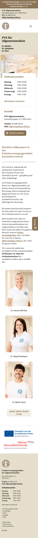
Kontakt (5, 515)
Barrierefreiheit (8, 526)
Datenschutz (7, 524)
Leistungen (7, 511)
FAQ (4, 517)
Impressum (7, 522)
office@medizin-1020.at (19, 126)
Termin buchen (16, 133)
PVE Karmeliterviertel (10, 509)
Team (5, 513)
